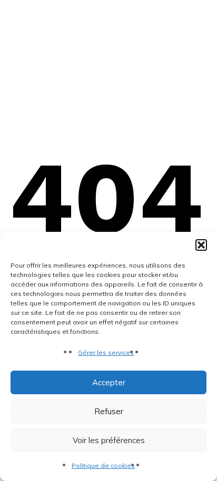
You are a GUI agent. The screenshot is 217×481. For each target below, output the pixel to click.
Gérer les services (106, 352)
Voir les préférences (109, 440)
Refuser (108, 411)
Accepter (108, 382)
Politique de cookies (103, 465)
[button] (201, 245)
